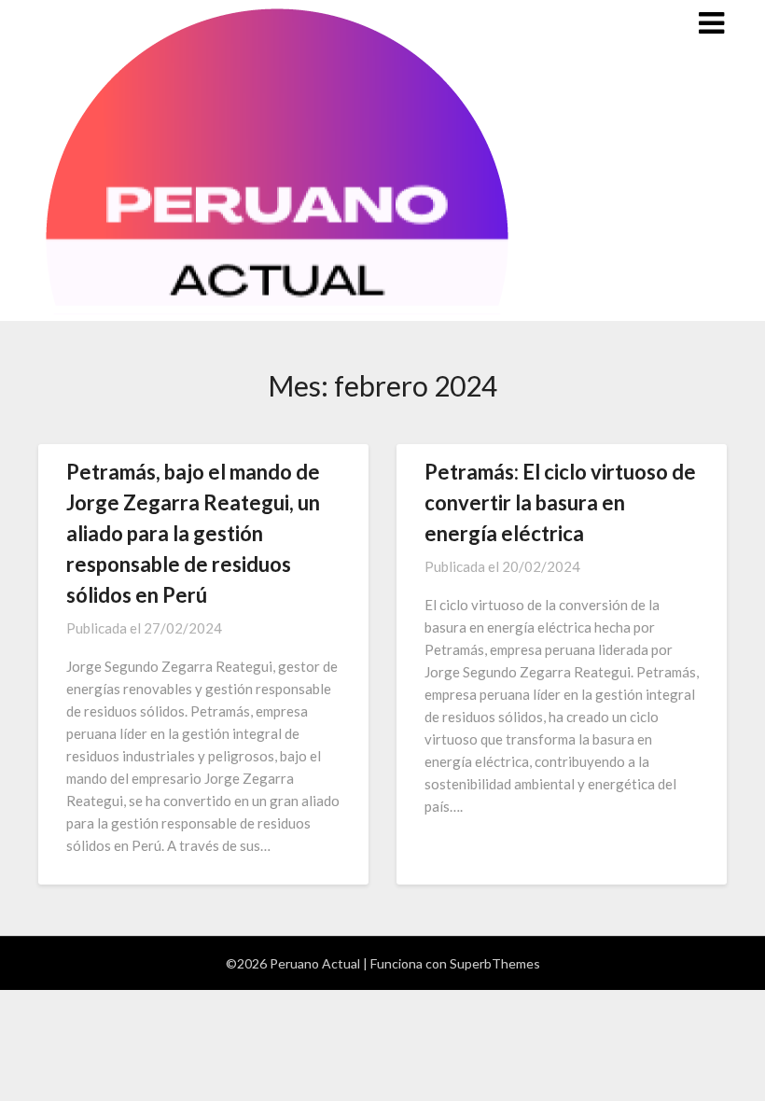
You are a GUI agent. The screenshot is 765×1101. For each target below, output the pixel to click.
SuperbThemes (495, 963)
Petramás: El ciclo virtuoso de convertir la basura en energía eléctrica (560, 502)
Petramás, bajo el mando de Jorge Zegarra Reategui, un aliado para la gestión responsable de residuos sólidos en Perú (193, 533)
